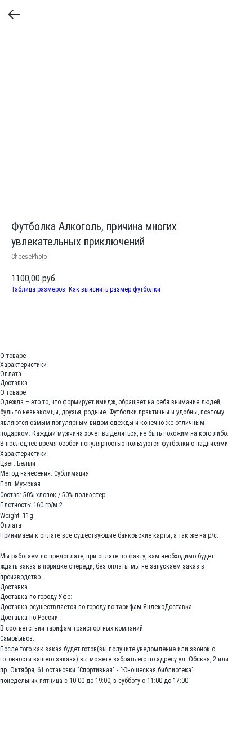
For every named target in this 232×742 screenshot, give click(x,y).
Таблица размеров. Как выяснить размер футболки (85, 289)
